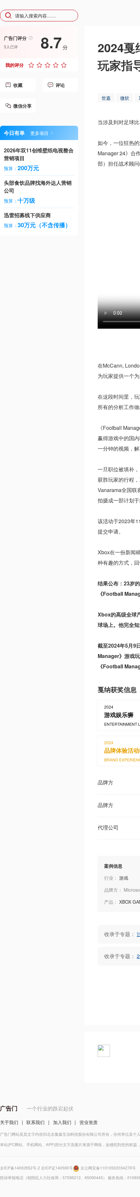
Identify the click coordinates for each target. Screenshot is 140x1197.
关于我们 (9, 1122)
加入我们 (62, 1122)
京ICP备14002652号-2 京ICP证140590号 (36, 1167)
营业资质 (88, 1122)
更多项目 (39, 133)
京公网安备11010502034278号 (108, 1167)
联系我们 (35, 1122)
